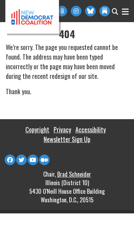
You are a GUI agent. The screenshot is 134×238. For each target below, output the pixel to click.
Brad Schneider (74, 174)
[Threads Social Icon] (61, 11)
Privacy (62, 129)
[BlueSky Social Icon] (90, 11)
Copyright (37, 129)
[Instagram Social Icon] (76, 11)
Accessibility (90, 129)
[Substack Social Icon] (104, 11)
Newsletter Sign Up (67, 139)
